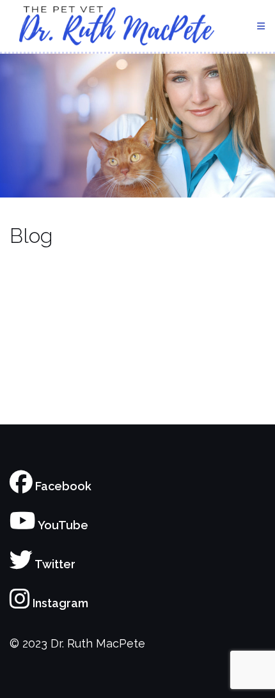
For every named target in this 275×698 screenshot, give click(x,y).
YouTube (62, 525)
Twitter (54, 564)
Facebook (62, 486)
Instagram (59, 603)
